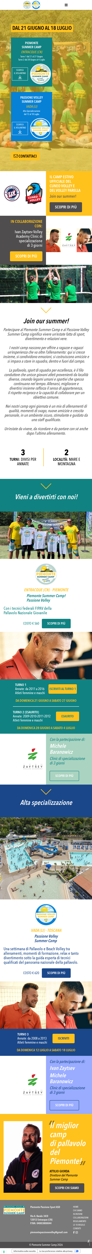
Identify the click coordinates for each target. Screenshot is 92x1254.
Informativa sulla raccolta (25, 1251)
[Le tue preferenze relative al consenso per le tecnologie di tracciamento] (4, 1252)
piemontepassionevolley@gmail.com (49, 1232)
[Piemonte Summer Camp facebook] (74, 1233)
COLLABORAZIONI (80, 1217)
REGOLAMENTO (79, 1221)
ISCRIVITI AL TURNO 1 (62, 689)
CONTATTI (77, 1228)
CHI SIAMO (77, 1210)
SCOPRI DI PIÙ (66, 207)
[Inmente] (89, 1243)
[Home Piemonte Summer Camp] (32, 4)
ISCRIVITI (63, 1038)
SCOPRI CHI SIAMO (67, 1188)
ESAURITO (67, 716)
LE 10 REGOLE (79, 1224)
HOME (75, 1206)
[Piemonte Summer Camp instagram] (77, 1233)
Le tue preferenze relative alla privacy (55, 1251)
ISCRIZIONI (77, 1214)
